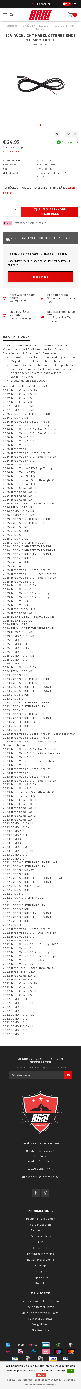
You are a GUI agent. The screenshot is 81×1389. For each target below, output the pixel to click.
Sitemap (40, 1265)
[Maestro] (58, 1352)
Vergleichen (40, 1324)
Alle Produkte (40, 1330)
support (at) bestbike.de (42, 1177)
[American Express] (8, 1345)
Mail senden (40, 277)
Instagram (40, 1271)
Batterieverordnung (40, 1260)
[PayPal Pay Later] (40, 1358)
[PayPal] (28, 1358)
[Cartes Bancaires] (46, 1345)
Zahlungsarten (40, 1230)
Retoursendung (40, 1236)
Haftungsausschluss (40, 1254)
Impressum (40, 1277)
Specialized (40, 44)
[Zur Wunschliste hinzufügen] (68, 134)
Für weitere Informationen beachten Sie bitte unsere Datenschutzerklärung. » (41, 1382)
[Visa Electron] (66, 1358)
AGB (40, 1242)
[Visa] (53, 1358)
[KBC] (33, 1352)
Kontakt (40, 1283)
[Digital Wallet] (71, 1345)
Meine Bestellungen (40, 1307)
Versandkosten (11, 151)
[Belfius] (33, 1345)
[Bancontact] (15, 1358)
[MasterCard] (71, 1352)
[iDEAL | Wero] (21, 1352)
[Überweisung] (21, 1345)
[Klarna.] (46, 1352)
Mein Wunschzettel (40, 1318)
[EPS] (8, 1352)
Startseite (12, 25)
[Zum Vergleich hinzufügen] (75, 134)
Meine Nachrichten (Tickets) (41, 1313)
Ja (70, 1370)
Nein (41, 1375)
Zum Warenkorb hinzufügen (52, 211)
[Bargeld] (58, 1345)
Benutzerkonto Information (40, 1301)
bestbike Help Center (40, 1219)
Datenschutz (40, 1248)
